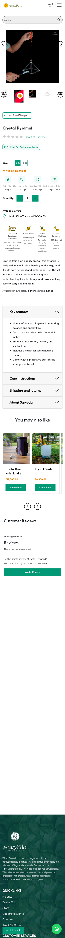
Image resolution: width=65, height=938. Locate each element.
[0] (50, 5)
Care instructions (23, 378)
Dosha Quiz (9, 902)
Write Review (32, 572)
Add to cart (13, 930)
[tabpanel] (32, 93)
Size (5, 163)
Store (6, 908)
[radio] (17, 163)
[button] (57, 929)
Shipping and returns (25, 390)
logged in (23, 563)
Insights (7, 896)
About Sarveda (21, 402)
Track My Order (11, 925)
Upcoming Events (13, 914)
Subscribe (50, 810)
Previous (3, 44)
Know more (16, 487)
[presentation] (27, 506)
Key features (19, 312)
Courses (7, 919)
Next (60, 44)
